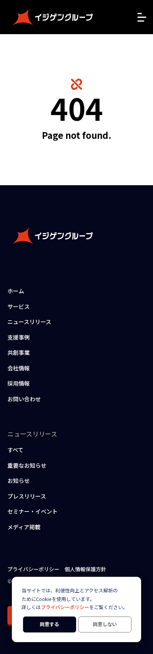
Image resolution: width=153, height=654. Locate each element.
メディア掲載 (23, 527)
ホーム (15, 291)
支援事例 (18, 337)
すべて (15, 450)
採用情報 (18, 383)
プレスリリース (26, 496)
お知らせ (18, 480)
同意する (49, 624)
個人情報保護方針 (85, 569)
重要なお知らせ (26, 465)
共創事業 (18, 352)
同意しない (105, 624)
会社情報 (18, 368)
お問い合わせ (24, 399)
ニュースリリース (29, 322)
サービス (18, 306)
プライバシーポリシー (65, 607)
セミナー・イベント (32, 511)
